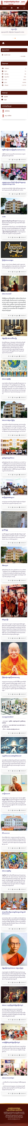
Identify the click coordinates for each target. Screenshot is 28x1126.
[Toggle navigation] (24, 7)
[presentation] (2, 24)
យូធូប (5, 99)
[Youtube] (17, 8)
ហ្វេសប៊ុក (6, 96)
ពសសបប (4, 8)
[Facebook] (11, 8)
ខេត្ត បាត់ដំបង (8, 115)
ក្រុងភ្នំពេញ (7, 111)
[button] (12, 38)
